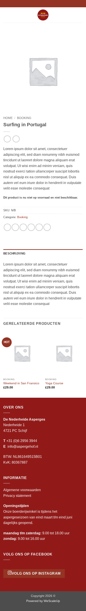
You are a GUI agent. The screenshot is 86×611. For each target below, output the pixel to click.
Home (8, 118)
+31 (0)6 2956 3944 (21, 441)
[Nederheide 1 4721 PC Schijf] (36, 3)
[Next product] (7, 139)
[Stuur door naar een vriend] (31, 227)
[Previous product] (16, 139)
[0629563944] (50, 3)
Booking (24, 118)
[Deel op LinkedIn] (47, 227)
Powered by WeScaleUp (43, 601)
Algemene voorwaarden (22, 490)
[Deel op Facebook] (15, 227)
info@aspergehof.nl (22, 446)
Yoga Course (54, 383)
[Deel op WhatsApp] (7, 227)
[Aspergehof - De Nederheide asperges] (43, 15)
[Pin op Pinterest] (39, 227)
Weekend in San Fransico (21, 383)
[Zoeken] (81, 15)
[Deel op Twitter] (23, 227)
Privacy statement (17, 496)
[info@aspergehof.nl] (43, 3)
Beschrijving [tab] (14, 253)
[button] (6, 14)
